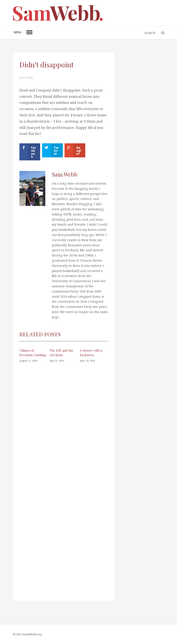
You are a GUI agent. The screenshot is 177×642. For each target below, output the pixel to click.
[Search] (161, 33)
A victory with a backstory (91, 352)
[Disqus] (63, 429)
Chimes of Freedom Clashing (32, 352)
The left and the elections (61, 352)
